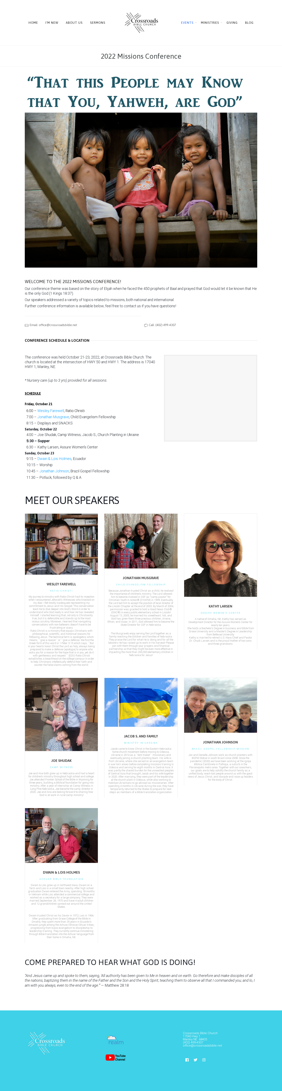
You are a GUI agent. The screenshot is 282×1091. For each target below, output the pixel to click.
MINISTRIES (210, 22)
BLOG (249, 22)
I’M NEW (51, 22)
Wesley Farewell (50, 411)
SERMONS (97, 22)
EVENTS (187, 22)
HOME (33, 22)
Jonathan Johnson (54, 471)
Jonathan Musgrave (53, 417)
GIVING (232, 22)
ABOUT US (74, 22)
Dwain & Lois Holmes (54, 458)
